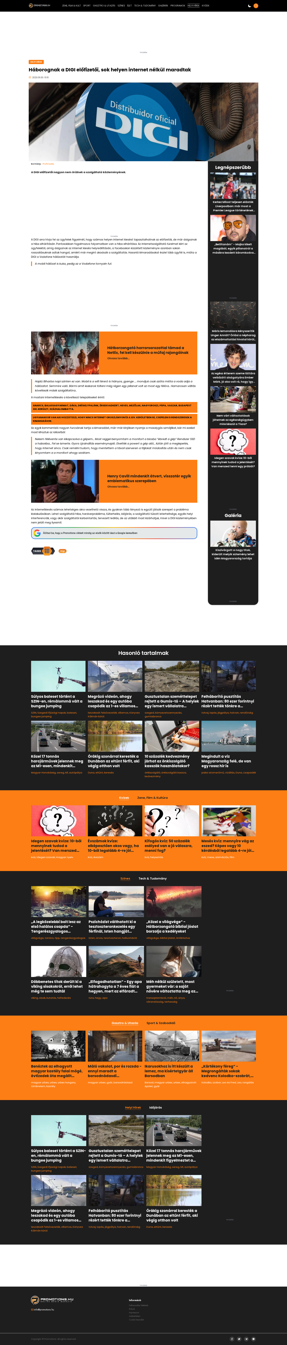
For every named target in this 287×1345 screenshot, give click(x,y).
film (232, 857)
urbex (53, 1082)
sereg (60, 772)
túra (91, 998)
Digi (62, 551)
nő (175, 998)
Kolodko (206, 1082)
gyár (109, 1082)
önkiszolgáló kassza (173, 772)
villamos (123, 712)
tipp (57, 938)
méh (170, 998)
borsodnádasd (122, 1082)
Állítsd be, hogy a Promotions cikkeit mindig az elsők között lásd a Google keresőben (90, 533)
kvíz (33, 857)
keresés (109, 772)
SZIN (33, 712)
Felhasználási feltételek (138, 1305)
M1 (66, 772)
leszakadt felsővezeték (102, 712)
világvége (37, 938)
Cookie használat (136, 1319)
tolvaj (205, 712)
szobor (217, 1082)
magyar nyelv (64, 857)
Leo (239, 1082)
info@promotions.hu (44, 1309)
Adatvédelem (134, 1316)
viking (34, 998)
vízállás (230, 772)
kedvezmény (153, 776)
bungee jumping (41, 716)
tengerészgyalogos (73, 938)
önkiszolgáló (152, 772)
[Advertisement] (143, 32)
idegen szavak (46, 857)
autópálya (75, 772)
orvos (99, 938)
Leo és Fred (229, 1082)
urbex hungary (66, 1082)
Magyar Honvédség (43, 772)
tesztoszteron (112, 938)
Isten (92, 938)
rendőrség (246, 712)
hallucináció (129, 938)
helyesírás (156, 857)
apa (104, 998)
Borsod (149, 1082)
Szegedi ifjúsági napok (51, 712)
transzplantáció (156, 998)
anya (181, 998)
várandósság (154, 1001)
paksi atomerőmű (212, 772)
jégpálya (223, 712)
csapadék (249, 772)
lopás (213, 712)
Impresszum (134, 1312)
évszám (98, 857)
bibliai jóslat (167, 938)
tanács (49, 938)
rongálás (248, 1082)
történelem (38, 1086)
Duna (91, 772)
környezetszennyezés (168, 712)
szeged (149, 712)
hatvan (234, 712)
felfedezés (64, 998)
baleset (72, 712)
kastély (50, 1086)
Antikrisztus (183, 938)
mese (210, 857)
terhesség (170, 1001)
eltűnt (99, 772)
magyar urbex (40, 1082)
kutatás (51, 998)
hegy (98, 998)
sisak (42, 998)
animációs (222, 857)
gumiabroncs (153, 716)
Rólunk (132, 1308)
